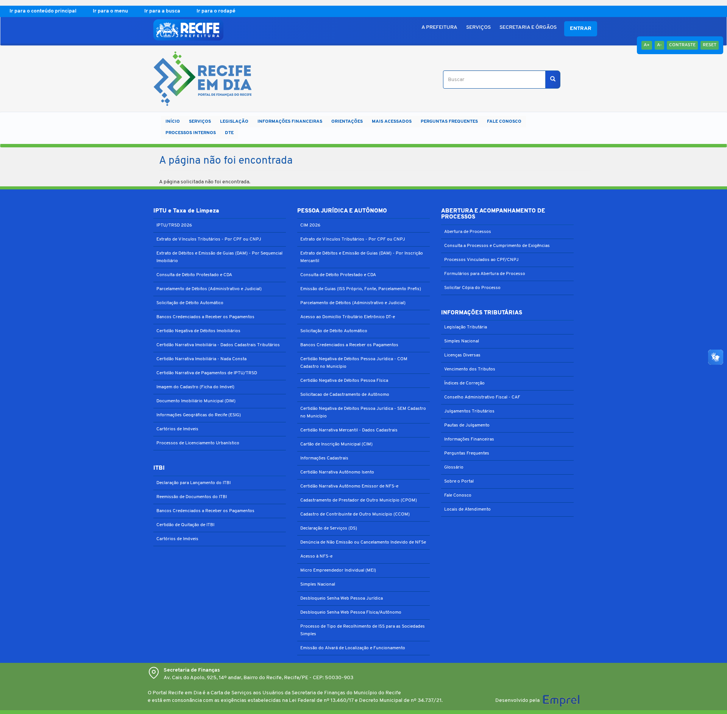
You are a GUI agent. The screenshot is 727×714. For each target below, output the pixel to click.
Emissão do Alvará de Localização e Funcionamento (352, 648)
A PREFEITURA (439, 27)
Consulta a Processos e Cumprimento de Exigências (497, 246)
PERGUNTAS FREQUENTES (449, 121)
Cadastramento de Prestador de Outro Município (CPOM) (358, 500)
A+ (647, 45)
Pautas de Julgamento (467, 425)
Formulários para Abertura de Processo (484, 274)
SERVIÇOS (478, 27)
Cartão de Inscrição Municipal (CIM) (336, 444)
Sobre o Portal (459, 481)
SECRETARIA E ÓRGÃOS (528, 27)
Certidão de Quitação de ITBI (185, 525)
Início (172, 121)
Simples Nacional (317, 584)
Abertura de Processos (467, 232)
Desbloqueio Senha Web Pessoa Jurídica (341, 598)
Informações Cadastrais (324, 458)
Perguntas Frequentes (466, 453)
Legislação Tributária (465, 327)
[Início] (200, 80)
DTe (229, 133)
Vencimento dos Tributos (469, 369)
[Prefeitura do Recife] (188, 30)
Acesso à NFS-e (316, 556)
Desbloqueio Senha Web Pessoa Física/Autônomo (350, 612)
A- (659, 45)
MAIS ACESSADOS (392, 121)
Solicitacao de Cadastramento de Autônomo (344, 394)
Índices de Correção (464, 383)
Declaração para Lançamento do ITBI (193, 483)
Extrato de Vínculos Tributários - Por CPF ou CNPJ (208, 239)
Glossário (453, 467)
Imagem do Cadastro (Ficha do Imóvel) (195, 387)
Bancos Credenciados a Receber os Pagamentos (205, 317)
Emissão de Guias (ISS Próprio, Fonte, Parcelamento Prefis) (360, 289)
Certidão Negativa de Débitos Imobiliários (198, 331)
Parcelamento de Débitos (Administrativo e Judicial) (209, 289)
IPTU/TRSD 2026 (174, 225)
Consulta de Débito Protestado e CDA (194, 275)
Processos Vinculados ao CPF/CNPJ (481, 260)
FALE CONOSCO (504, 121)
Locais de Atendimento (467, 509)
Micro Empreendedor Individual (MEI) (338, 570)
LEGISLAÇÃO (234, 121)
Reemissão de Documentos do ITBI (191, 497)
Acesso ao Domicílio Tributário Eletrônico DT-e (347, 317)
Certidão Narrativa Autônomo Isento (337, 472)
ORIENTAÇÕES (347, 121)
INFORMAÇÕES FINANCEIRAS (289, 121)
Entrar (580, 28)
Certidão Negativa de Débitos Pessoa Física (344, 380)
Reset (709, 45)
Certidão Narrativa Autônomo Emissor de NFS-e (349, 486)
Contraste (682, 45)
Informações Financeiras (469, 439)
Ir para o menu (111, 11)
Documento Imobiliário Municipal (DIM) (196, 401)
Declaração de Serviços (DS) (328, 528)
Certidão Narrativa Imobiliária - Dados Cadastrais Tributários (218, 345)
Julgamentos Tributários (469, 411)
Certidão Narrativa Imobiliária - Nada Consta (201, 359)
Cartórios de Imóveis (177, 429)
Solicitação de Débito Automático (189, 303)
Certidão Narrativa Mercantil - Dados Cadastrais (349, 430)
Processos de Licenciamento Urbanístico (197, 443)
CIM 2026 (310, 225)
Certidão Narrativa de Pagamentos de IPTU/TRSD (206, 373)
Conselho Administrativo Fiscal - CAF (482, 397)
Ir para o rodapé (216, 11)
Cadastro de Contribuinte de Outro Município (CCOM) (355, 514)
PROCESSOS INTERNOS (190, 133)
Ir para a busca (162, 11)
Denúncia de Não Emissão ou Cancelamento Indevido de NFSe (363, 542)
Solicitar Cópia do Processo (472, 288)
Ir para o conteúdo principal (43, 11)
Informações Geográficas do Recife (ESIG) (198, 415)
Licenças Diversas (462, 355)
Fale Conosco (457, 495)
